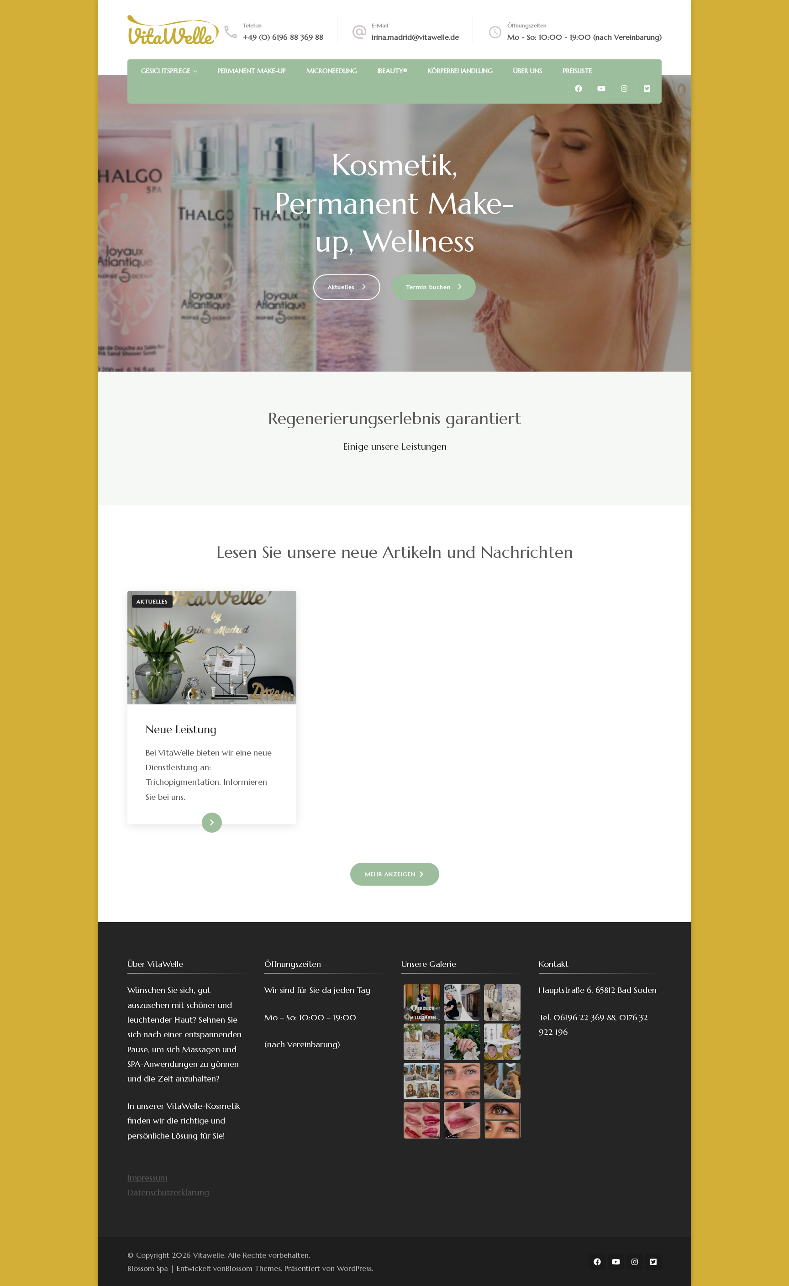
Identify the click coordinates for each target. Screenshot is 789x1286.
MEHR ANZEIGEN (390, 874)
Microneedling (331, 71)
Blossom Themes (253, 1268)
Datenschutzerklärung (168, 1192)
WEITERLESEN (196, 822)
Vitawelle (208, 1255)
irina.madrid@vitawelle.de (415, 37)
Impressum (147, 1177)
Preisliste (577, 71)
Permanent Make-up (252, 71)
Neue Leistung (181, 729)
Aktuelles (152, 601)
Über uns (527, 71)
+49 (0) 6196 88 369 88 (283, 37)
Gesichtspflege (165, 71)
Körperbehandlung (460, 71)
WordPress (354, 1268)
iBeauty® (392, 71)
